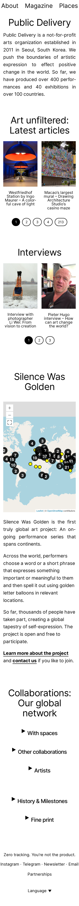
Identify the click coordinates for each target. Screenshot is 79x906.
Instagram (9, 864)
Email (73, 864)
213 (61, 222)
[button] (70, 470)
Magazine (39, 5)
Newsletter (54, 864)
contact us (25, 660)
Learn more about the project (35, 653)
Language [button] (37, 890)
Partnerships (40, 874)
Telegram (31, 864)
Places (68, 5)
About (9, 5)
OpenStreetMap (55, 510)
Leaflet (39, 510)
